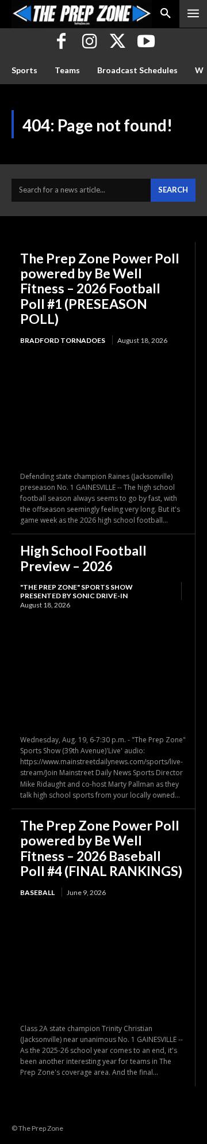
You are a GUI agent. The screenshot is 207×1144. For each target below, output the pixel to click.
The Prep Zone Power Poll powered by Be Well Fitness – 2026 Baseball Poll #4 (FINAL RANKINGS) (101, 848)
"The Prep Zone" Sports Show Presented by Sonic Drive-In (76, 591)
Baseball (37, 892)
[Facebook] (61, 42)
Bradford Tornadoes (62, 340)
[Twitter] (117, 42)
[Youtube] (146, 42)
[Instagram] (89, 42)
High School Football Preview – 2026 (83, 557)
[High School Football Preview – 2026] (103, 673)
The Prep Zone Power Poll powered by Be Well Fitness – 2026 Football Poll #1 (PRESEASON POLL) (99, 288)
